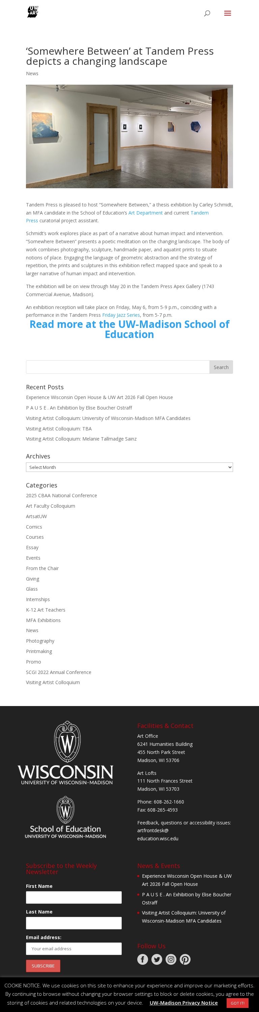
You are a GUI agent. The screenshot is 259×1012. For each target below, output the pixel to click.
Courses (35, 537)
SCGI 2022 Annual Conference (58, 672)
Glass (32, 589)
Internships (38, 599)
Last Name (39, 911)
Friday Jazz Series (121, 315)
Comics (34, 527)
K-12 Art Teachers (45, 610)
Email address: (43, 937)
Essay (32, 547)
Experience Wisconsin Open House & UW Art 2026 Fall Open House (99, 397)
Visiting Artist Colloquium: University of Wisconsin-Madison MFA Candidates (108, 418)
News (32, 73)
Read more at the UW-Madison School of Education (129, 329)
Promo (33, 661)
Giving (32, 578)
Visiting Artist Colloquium (53, 682)
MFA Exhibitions (43, 620)
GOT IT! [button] (237, 1003)
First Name (39, 886)
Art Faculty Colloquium (50, 506)
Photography (40, 641)
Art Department (145, 212)
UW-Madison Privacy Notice (184, 1002)
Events (33, 558)
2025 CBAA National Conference (61, 495)
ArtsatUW (36, 516)
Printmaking (39, 651)
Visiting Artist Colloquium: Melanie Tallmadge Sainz (81, 438)
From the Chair (42, 568)
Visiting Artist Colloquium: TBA (59, 428)
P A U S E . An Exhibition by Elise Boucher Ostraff (79, 407)
